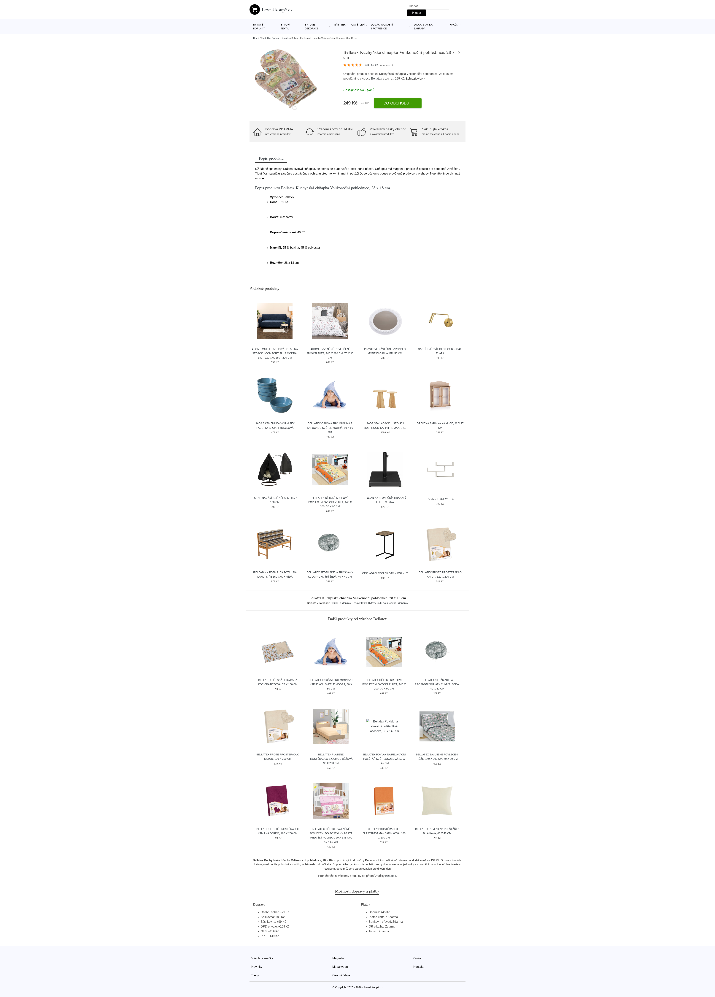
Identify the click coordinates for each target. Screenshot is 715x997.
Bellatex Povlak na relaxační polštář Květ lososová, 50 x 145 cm (384, 759)
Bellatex (376, 78)
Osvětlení (358, 24)
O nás (417, 958)
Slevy (255, 975)
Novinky (256, 966)
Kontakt (418, 966)
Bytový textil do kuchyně (382, 602)
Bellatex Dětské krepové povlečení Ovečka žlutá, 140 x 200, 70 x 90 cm (330, 502)
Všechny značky (262, 958)
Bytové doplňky (259, 26)
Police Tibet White (440, 498)
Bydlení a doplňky (281, 38)
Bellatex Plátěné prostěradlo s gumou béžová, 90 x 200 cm (331, 759)
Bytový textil (286, 26)
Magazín (338, 958)
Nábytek (340, 24)
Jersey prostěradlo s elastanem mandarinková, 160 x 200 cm (384, 833)
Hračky (455, 24)
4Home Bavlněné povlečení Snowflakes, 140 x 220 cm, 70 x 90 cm (329, 353)
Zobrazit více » (415, 78)
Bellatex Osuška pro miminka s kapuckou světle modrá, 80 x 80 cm (330, 427)
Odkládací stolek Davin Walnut (385, 573)
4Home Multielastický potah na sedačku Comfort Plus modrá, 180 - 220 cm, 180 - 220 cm (275, 353)
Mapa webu (340, 966)
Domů (256, 38)
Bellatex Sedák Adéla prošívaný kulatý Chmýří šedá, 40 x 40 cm (437, 684)
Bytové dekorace (311, 26)
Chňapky (403, 602)
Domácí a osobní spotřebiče (382, 26)
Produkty (265, 38)
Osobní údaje (341, 975)
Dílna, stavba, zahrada (423, 26)
